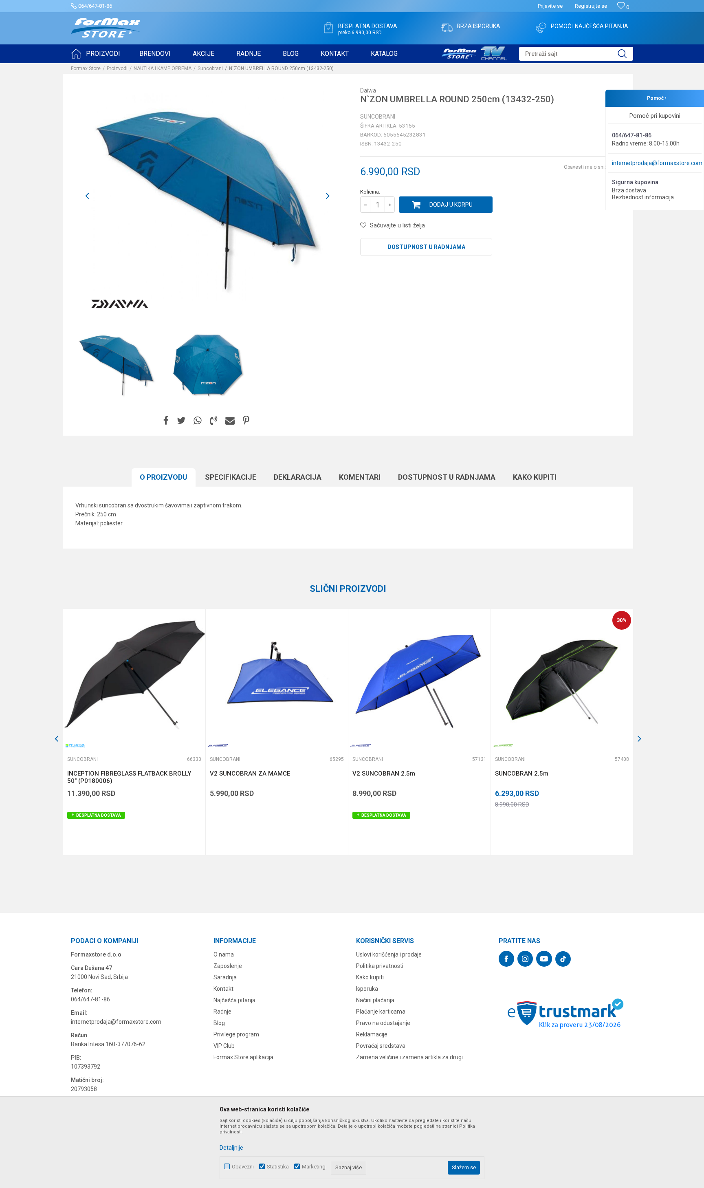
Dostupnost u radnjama (426, 247)
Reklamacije (371, 1034)
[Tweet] (181, 420)
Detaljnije (231, 1147)
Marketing (314, 1167)
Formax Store (86, 68)
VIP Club (224, 1046)
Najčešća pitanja (234, 1000)
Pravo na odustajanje (383, 1023)
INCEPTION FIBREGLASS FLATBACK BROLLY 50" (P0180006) (129, 777)
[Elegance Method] (503, 745)
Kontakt (223, 988)
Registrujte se (591, 6)
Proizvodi (117, 68)
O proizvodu (163, 477)
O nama (223, 954)
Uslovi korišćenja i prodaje (389, 954)
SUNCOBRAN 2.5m (521, 773)
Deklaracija (297, 477)
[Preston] (75, 745)
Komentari (360, 477)
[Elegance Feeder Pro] (218, 745)
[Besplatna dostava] (328, 27)
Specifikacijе (230, 477)
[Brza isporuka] (447, 27)
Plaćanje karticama (380, 1011)
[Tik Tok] (563, 959)
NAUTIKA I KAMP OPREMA (162, 68)
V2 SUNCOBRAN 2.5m (383, 773)
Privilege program (236, 1034)
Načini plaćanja (375, 1000)
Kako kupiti (535, 477)
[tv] (474, 52)
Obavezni (243, 1167)
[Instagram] (525, 959)
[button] (576, 54)
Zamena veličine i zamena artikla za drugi (409, 1057)
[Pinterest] (246, 420)
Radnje (222, 1011)
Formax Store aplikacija (243, 1057)
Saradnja (225, 977)
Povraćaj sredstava (380, 1046)
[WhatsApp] (198, 420)
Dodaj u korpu (451, 204)
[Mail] (230, 420)
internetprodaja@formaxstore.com (657, 163)
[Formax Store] (106, 28)
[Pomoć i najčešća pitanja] (541, 27)
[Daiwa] (119, 304)
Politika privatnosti (379, 966)
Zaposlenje (227, 966)
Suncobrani (210, 68)
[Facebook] (166, 420)
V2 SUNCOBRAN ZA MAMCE (250, 773)
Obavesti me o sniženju (590, 167)
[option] (116, 364)
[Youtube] (544, 959)
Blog (219, 1023)
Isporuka (367, 988)
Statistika (278, 1167)
